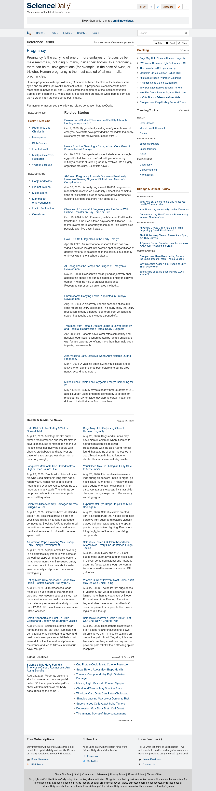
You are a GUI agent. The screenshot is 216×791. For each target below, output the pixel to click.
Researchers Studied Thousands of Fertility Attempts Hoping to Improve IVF (95, 121)
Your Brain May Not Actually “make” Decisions (164, 209)
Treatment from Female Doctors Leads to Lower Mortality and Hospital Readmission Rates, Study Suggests (98, 327)
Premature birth (41, 187)
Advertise (102, 774)
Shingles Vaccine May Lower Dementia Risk (102, 698)
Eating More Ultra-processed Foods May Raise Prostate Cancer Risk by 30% (51, 581)
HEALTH (141, 117)
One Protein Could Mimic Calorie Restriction (102, 664)
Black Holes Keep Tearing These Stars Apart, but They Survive (164, 237)
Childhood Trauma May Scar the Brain (99, 688)
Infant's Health (40, 149)
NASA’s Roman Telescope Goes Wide (160, 97)
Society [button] (81, 33)
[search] (186, 33)
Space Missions (148, 149)
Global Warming (148, 169)
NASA (143, 154)
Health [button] (40, 33)
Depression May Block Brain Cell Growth (100, 708)
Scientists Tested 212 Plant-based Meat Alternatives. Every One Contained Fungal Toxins (108, 545)
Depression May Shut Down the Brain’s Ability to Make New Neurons (164, 216)
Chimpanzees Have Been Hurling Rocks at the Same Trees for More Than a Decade (162, 257)
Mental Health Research (153, 128)
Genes (143, 133)
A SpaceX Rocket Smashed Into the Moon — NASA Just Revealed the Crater (164, 244)
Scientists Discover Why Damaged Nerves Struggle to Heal (52, 505)
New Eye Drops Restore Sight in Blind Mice (163, 92)
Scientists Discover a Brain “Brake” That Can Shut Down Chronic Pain (107, 619)
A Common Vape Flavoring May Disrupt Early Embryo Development (50, 543)
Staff (76, 774)
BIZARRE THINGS (145, 222)
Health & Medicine (39, 121)
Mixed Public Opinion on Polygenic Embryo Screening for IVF (98, 383)
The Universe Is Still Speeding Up (158, 68)
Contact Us (149, 764)
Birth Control (39, 143)
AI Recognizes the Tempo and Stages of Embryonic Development (95, 267)
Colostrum (38, 214)
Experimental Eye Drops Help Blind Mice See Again (107, 505)
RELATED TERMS (36, 173)
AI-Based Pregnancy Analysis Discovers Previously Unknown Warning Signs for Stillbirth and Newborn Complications (95, 179)
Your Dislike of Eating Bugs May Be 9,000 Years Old (162, 273)
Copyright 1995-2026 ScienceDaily (47, 779)
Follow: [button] (142, 6)
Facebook (92, 756)
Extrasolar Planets (149, 143)
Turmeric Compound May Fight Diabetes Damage (100, 676)
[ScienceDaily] (49, 6)
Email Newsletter (40, 759)
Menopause (39, 137)
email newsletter (123, 20)
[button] (158, 43)
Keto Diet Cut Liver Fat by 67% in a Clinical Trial (48, 429)
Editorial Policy (136, 774)
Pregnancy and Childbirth (41, 129)
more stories (124, 720)
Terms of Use (154, 774)
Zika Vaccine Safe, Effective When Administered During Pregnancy (97, 357)
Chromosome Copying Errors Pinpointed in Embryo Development (95, 297)
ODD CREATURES (146, 250)
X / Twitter (92, 761)
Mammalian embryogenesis (41, 200)
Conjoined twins (42, 181)
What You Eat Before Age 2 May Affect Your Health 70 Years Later (163, 203)
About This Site (63, 774)
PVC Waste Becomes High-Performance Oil (163, 63)
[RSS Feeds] (179, 6)
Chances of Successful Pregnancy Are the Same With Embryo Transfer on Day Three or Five (96, 210)
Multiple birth (40, 193)
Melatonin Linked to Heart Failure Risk (160, 72)
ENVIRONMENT (144, 159)
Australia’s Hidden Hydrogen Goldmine (160, 77)
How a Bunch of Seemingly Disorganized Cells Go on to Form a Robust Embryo (97, 147)
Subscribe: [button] (168, 6)
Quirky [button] (96, 33)
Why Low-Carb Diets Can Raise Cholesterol (102, 693)
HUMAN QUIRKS (145, 196)
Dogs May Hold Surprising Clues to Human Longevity (104, 429)
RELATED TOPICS (37, 112)
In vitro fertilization (43, 208)
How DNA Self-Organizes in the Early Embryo (91, 239)
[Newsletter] (185, 6)
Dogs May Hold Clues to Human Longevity (162, 58)
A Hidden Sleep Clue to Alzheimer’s (159, 82)
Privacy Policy (117, 774)
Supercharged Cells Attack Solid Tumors (100, 703)
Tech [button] (53, 33)
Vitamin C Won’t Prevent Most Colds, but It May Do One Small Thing (108, 581)
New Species (147, 174)
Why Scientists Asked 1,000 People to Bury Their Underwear (163, 265)
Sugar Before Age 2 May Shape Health (99, 669)
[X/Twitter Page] (157, 6)
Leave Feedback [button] (152, 759)
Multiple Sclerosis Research (42, 157)
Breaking (143, 50)
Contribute (87, 774)
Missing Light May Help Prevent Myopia (100, 683)
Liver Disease (147, 123)
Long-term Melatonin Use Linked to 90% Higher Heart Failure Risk (51, 467)
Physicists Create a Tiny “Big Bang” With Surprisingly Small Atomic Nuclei (161, 229)
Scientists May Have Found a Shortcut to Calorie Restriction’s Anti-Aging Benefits (49, 667)
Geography (146, 164)
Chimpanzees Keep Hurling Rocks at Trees (163, 102)
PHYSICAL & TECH (146, 138)
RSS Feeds (37, 764)
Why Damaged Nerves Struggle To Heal (161, 87)
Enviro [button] (67, 33)
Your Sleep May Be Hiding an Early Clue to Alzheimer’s (107, 467)
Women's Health (42, 165)
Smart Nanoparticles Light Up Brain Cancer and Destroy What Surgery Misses (52, 619)
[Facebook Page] (151, 6)
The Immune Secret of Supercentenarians (101, 713)
